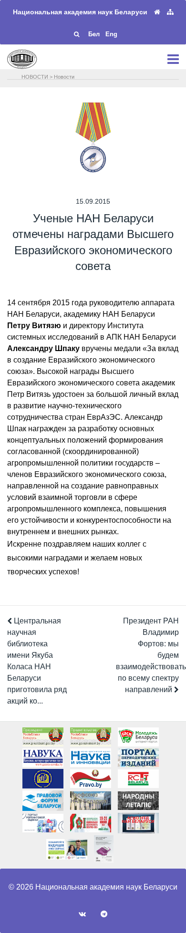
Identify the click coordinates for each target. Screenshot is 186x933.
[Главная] (157, 12)
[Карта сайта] (170, 12)
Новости (64, 77)
